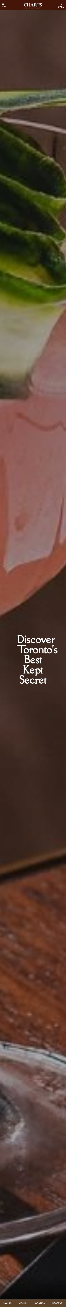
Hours (8, 1303)
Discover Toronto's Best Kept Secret (37, 659)
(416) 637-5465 (61, 5)
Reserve (57, 1303)
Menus (23, 1303)
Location (39, 1303)
